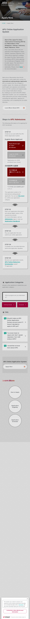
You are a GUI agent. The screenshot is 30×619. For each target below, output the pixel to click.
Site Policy (21, 604)
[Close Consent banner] (27, 599)
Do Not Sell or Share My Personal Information (15, 611)
